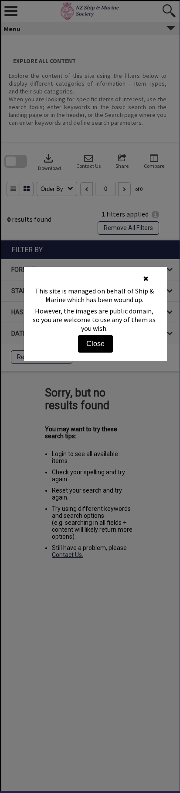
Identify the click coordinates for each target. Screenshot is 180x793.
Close (95, 343)
